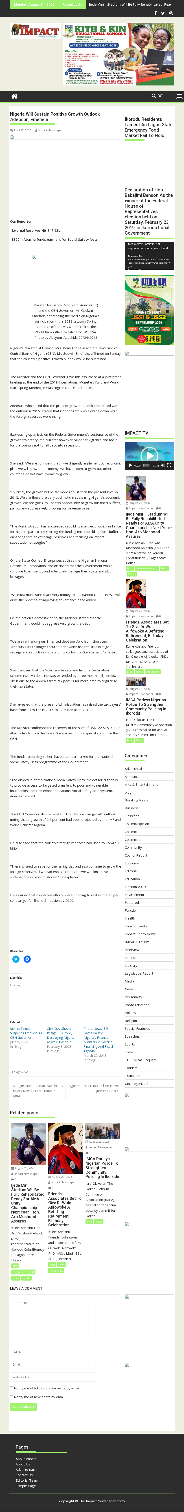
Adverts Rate (26, 1469)
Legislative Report (23, 1272)
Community (133, 847)
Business (132, 808)
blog (17, 1072)
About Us (23, 1464)
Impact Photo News (140, 934)
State (129, 1052)
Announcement (136, 776)
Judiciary (131, 965)
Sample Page (26, 1485)
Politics (130, 1012)
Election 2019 (135, 886)
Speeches (132, 1036)
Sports (26, 1278)
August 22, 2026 (98, 1142)
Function (131, 910)
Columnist (132, 831)
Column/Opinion (137, 823)
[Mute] (163, 465)
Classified (132, 816)
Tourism (131, 1068)
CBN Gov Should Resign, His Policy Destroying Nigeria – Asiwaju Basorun (62, 1035)
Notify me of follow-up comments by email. (47, 1388)
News (24, 1072)
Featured (132, 902)
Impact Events (136, 926)
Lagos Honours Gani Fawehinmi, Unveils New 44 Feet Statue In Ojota (37, 1091)
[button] (35, 31)
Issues (130, 957)
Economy (132, 863)
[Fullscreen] (169, 465)
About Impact (26, 1458)
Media (129, 981)
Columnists (133, 839)
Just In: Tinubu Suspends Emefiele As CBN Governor (26, 1033)
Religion (131, 1020)
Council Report (136, 855)
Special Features (137, 1028)
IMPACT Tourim (137, 942)
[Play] (130, 465)
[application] (149, 256)
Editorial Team (27, 1480)
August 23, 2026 (24, 1168)
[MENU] (179, 96)
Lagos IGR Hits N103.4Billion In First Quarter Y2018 (94, 1088)
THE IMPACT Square (141, 1060)
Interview (132, 949)
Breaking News (136, 800)
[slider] (146, 465)
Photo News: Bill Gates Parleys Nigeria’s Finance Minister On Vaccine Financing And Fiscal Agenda (98, 1039)
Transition (132, 1075)
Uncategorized (136, 1083)
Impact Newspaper (50, 130)
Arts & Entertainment (141, 784)
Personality (56, 1270)
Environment (134, 894)
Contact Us (24, 1475)
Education (132, 879)
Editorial (131, 871)
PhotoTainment (137, 1005)
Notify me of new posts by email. (39, 1397)
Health (130, 918)
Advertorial (133, 768)
